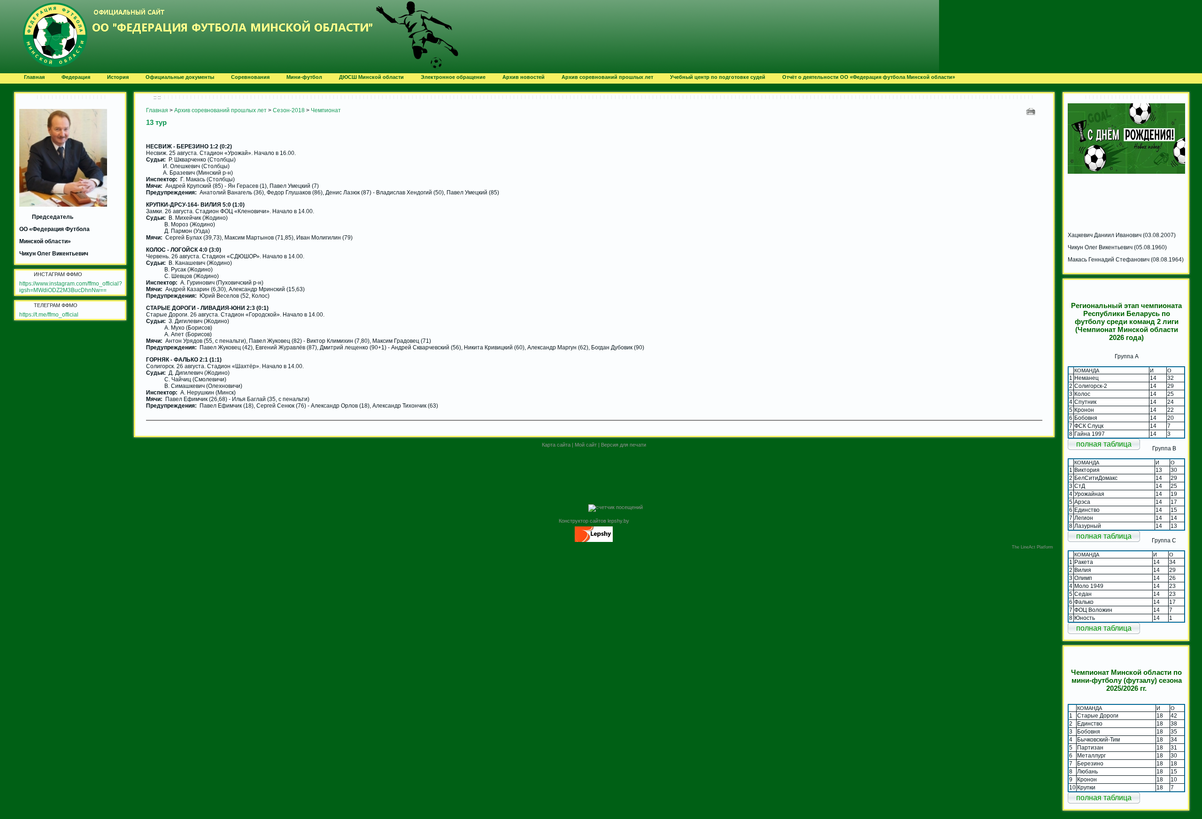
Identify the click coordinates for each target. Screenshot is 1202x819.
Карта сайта (556, 445)
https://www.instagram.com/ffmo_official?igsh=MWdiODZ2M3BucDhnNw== (70, 287)
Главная (157, 110)
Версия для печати (623, 445)
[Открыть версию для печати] (1031, 111)
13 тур (156, 122)
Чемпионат (326, 110)
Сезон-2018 (289, 110)
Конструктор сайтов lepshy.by (594, 521)
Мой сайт (586, 445)
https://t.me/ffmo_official (48, 314)
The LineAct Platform (1032, 547)
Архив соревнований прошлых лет (220, 110)
